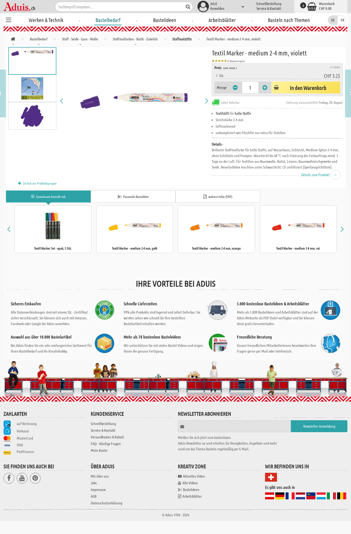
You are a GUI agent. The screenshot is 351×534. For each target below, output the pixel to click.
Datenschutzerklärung (106, 503)
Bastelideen (164, 20)
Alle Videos (190, 482)
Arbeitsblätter (222, 20)
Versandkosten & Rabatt (107, 437)
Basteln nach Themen (289, 20)
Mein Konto (99, 450)
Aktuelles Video (194, 476)
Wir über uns (100, 476)
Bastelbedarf (108, 20)
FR (342, 20)
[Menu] (8, 19)
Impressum (98, 489)
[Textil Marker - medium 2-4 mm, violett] (134, 101)
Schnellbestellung (268, 3)
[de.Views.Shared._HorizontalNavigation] (13, 40)
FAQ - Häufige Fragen (106, 443)
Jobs (94, 482)
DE (333, 20)
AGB (93, 496)
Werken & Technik (46, 20)
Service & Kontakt (268, 8)
